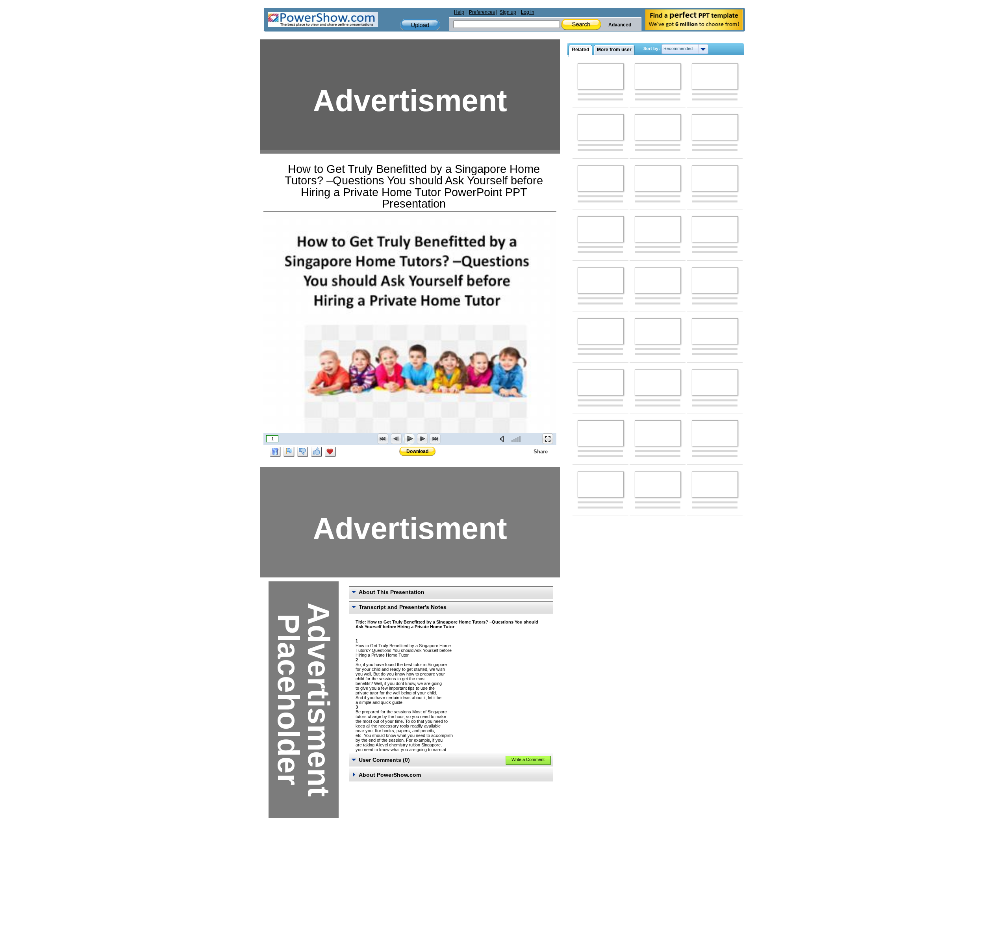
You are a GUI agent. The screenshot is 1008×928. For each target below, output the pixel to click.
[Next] (422, 439)
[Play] (409, 439)
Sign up (508, 12)
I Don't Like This (302, 452)
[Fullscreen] (548, 439)
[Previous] (396, 439)
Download (417, 451)
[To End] (435, 439)
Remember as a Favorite (330, 452)
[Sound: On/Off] (503, 439)
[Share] (529, 451)
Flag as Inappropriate (289, 452)
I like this (316, 452)
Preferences (482, 12)
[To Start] (383, 439)
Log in (527, 12)
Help (459, 12)
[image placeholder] (601, 76)
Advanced (619, 25)
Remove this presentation (275, 452)
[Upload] (420, 25)
